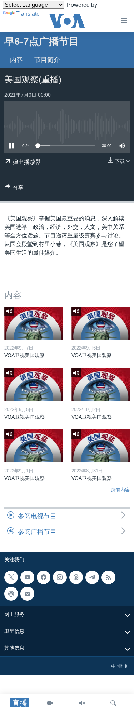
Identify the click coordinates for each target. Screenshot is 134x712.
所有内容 (120, 489)
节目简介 (47, 59)
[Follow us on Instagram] (59, 577)
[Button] (14, 188)
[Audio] (82, 703)
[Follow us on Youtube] (27, 577)
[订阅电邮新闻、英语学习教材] (27, 594)
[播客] (11, 594)
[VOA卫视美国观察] (33, 323)
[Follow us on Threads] (76, 577)
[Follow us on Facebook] (43, 577)
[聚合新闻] (108, 577)
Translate (28, 14)
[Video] (50, 703)
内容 (16, 59)
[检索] (113, 703)
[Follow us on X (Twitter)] (11, 577)
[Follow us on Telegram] (92, 577)
